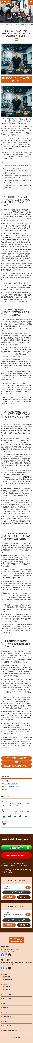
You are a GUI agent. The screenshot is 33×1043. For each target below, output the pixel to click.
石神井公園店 (7, 989)
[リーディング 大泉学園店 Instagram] (6, 954)
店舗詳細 (9, 897)
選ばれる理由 (7, 977)
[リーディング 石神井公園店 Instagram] (6, 968)
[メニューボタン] (30, 2)
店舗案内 (5, 984)
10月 (15, 811)
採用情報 (5, 1021)
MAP (27, 887)
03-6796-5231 (18, 892)
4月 (26, 803)
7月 (9, 803)
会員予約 (25, 897)
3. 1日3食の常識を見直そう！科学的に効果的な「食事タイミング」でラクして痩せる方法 (17, 177)
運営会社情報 (7, 1016)
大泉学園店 (7, 986)
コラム (6, 789)
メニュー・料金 (7, 998)
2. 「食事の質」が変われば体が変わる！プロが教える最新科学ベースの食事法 (17, 172)
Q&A (4, 1003)
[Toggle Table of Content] (29, 163)
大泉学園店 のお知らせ (10, 783)
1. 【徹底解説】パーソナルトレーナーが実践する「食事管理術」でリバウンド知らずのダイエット (17, 167)
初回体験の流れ (8, 979)
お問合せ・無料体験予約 (10, 1030)
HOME (5, 974)
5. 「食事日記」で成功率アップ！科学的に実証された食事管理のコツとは (17, 186)
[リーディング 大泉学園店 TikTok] (9, 954)
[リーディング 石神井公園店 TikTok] (9, 968)
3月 (4, 805)
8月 (4, 803)
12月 (4, 811)
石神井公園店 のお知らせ (11, 786)
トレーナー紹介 (7, 994)
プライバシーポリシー (9, 1025)
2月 (9, 805)
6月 (15, 803)
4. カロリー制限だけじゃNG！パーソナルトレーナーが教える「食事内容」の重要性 (17, 181)
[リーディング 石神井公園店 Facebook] (2, 968)
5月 (20, 803)
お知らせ (5, 1007)
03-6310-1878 (18, 920)
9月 (20, 811)
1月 (15, 805)
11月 (9, 811)
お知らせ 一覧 (8, 781)
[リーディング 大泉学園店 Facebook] (2, 954)
